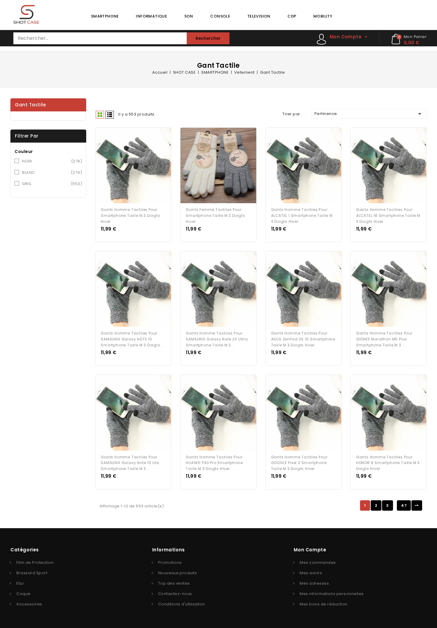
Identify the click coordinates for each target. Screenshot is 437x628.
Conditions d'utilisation (181, 604)
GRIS (52, 184)
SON (188, 16)
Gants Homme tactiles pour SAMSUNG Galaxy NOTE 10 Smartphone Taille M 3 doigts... (132, 339)
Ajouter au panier (139, 166)
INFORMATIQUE (151, 16)
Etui (19, 583)
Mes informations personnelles (332, 594)
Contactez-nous (175, 594)
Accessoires (29, 604)
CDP (291, 16)
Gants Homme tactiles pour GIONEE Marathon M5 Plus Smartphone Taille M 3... (384, 339)
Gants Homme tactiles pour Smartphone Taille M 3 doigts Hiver (130, 215)
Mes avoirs (311, 573)
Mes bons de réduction (324, 604)
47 (404, 505)
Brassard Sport (31, 573)
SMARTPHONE (105, 16)
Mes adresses (314, 583)
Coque (23, 594)
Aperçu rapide (128, 166)
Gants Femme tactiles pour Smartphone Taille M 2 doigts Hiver (215, 215)
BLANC (52, 172)
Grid (100, 114)
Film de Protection (35, 562)
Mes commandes (318, 562)
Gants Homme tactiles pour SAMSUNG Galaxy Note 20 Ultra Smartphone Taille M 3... (217, 339)
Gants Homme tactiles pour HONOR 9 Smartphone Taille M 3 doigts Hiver (388, 463)
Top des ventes (174, 583)
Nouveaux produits (177, 573)
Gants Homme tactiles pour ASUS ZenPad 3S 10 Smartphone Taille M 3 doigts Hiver (303, 339)
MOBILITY (322, 16)
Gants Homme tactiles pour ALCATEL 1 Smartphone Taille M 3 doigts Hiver (302, 215)
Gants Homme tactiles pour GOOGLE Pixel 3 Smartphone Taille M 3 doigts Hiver (299, 463)
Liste (110, 114)
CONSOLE (220, 16)
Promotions (170, 562)
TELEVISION (259, 16)
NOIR (52, 161)
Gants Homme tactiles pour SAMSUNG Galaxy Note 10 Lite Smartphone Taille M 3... (130, 463)
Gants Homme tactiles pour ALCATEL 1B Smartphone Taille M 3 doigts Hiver (388, 215)
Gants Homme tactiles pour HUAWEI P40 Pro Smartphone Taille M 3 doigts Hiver (214, 463)
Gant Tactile (30, 105)
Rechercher (208, 38)
